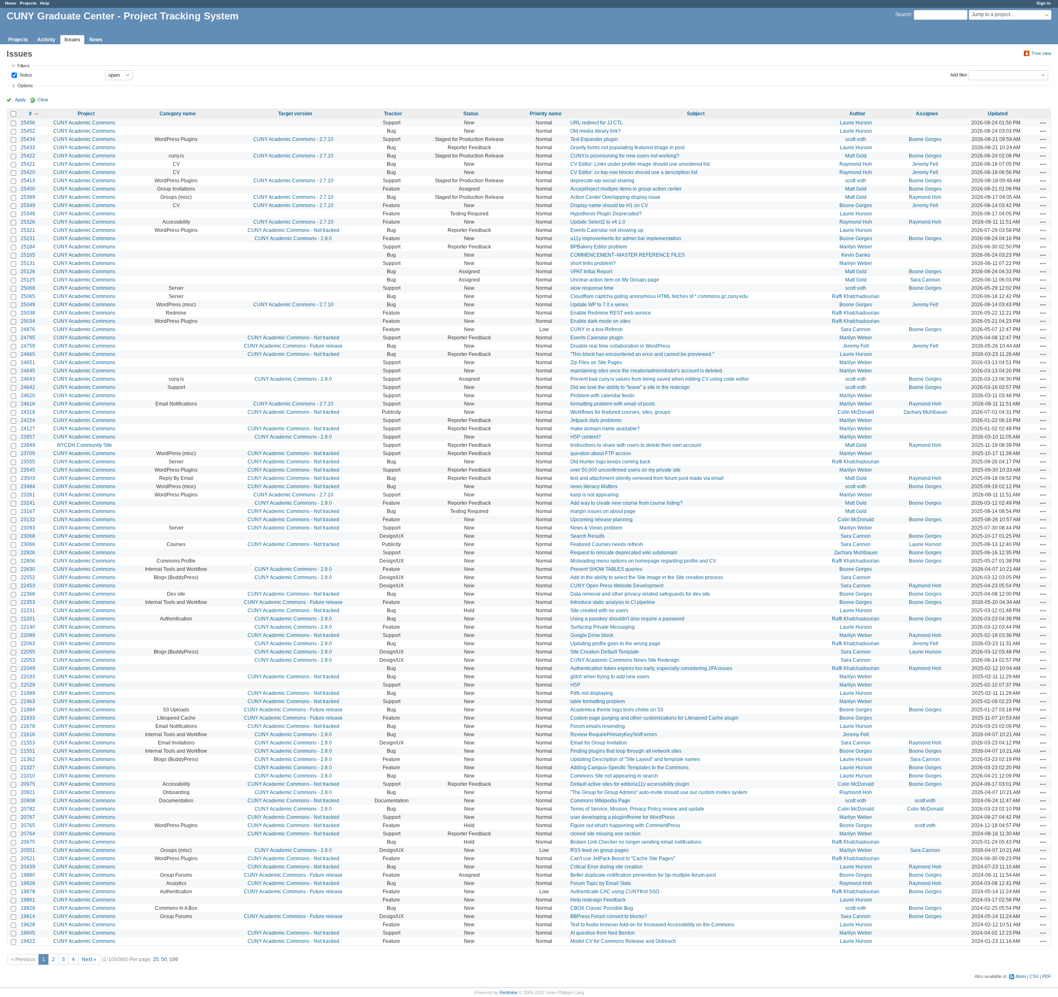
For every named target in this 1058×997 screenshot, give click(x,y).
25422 (28, 156)
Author (857, 114)
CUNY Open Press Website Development (616, 586)
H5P (575, 685)
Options (25, 85)
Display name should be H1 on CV (609, 205)
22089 (28, 635)
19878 (28, 891)
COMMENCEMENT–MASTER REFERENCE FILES (627, 255)
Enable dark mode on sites (600, 321)
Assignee (927, 114)
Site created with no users (599, 610)
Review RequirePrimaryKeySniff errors (613, 734)
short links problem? (593, 263)
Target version (295, 114)
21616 (28, 734)
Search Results (587, 536)
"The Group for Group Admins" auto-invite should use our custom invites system (658, 792)
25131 (28, 263)
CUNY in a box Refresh (596, 329)
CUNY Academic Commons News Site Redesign (624, 660)
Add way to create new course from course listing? (626, 503)
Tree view (1041, 53)
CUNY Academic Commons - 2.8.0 (293, 238)
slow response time (592, 288)
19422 (28, 941)
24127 (28, 429)
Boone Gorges (925, 139)
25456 (28, 123)
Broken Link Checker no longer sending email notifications (635, 842)
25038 (28, 313)
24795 (28, 338)
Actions (1043, 122)
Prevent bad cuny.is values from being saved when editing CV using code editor (659, 379)
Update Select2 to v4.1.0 (597, 222)
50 (164, 959)
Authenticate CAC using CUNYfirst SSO (614, 891)
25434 (28, 139)
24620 (28, 395)
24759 (28, 346)
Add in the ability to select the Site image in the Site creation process (646, 577)
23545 (28, 470)
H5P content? (585, 437)
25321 (28, 230)
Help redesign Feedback (598, 900)
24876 (28, 329)
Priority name (546, 114)
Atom (1020, 976)
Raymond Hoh (855, 164)
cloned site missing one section (605, 834)
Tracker (393, 114)
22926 (28, 553)
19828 (28, 908)
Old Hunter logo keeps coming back (610, 462)
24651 (28, 362)
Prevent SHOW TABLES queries (606, 569)
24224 (28, 420)
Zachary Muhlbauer (925, 412)
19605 (28, 933)
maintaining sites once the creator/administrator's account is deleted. (646, 371)
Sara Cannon (925, 280)
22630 (28, 569)
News (95, 40)
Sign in (1044, 3)
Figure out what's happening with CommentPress (625, 825)
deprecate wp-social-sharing (602, 181)
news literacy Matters (593, 486)
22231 (28, 610)
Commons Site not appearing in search (614, 776)
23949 (28, 445)
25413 (28, 181)
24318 (28, 412)
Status (25, 74)
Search (903, 14)
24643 (28, 379)
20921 (28, 792)
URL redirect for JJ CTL (596, 123)
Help (44, 3)
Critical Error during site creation (606, 867)
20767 (28, 817)
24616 (28, 404)
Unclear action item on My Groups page (614, 280)
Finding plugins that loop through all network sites (626, 751)
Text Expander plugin (594, 139)
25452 (28, 131)
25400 (28, 189)
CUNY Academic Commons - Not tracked (293, 230)
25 (156, 959)
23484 (28, 486)
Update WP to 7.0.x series (599, 305)
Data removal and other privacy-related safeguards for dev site (640, 594)
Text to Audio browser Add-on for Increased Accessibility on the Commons (652, 925)
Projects (28, 3)
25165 (28, 255)
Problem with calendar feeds (602, 395)
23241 (28, 503)
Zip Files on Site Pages (596, 362)
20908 (28, 801)
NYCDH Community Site (84, 445)
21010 (28, 776)
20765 (28, 825)
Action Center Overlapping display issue (615, 197)
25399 (28, 197)
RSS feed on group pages (599, 850)
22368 (28, 594)
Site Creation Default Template (604, 652)
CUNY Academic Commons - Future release (293, 346)
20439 (28, 867)
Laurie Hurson (856, 123)
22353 (28, 602)
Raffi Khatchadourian (855, 296)
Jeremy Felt (925, 164)
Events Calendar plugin (596, 338)
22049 (28, 668)
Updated (998, 114)
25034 (28, 321)
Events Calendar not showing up (606, 230)
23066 (28, 544)
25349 (28, 205)
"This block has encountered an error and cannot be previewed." (642, 354)
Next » (89, 959)
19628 (28, 925)
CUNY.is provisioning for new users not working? (624, 156)
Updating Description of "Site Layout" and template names (635, 759)
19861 (28, 900)
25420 (28, 172)
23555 (28, 462)
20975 (28, 784)
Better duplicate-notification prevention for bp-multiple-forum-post (643, 875)
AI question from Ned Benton (602, 933)
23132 (28, 519)
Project (86, 114)
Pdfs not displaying (591, 693)
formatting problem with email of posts (612, 404)
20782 (28, 809)
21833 (28, 718)
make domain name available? (605, 429)
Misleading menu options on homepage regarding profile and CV (643, 561)
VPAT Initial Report (591, 271)
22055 (28, 652)
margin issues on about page (603, 511)
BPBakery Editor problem (598, 247)
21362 (28, 759)
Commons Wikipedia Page (600, 801)
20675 (28, 842)
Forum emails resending (597, 726)
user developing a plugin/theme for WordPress (622, 817)
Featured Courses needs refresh (606, 544)
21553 (28, 743)
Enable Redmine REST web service (610, 313)
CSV (1034, 976)
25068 (28, 288)
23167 (28, 511)
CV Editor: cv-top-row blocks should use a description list (633, 172)
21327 (28, 767)
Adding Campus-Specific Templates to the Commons (629, 767)
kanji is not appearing (594, 495)
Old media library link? (595, 131)
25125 (28, 280)
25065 (28, 296)
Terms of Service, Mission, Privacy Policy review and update (637, 809)
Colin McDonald (856, 412)
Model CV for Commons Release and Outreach (623, 941)
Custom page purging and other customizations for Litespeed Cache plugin (654, 718)
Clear (43, 99)
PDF (1046, 976)
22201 (28, 619)
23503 (28, 478)
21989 (28, 693)
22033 (28, 677)
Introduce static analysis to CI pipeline (612, 602)
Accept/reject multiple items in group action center (626, 189)
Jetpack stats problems (596, 420)
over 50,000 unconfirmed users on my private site (625, 470)
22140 (28, 627)
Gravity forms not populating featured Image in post (627, 147)
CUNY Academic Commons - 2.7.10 (293, 139)
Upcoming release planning (601, 519)
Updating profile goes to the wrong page (615, 643)
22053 (28, 660)
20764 (28, 834)
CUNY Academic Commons (84, 123)
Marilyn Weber (855, 247)
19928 (28, 883)
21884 (28, 710)
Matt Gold (856, 156)
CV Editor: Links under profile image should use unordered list (640, 164)
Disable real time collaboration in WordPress (620, 346)
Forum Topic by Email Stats (600, 883)
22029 (28, 685)
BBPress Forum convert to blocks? (608, 916)
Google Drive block (591, 635)
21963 (28, 701)
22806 (28, 561)
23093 (28, 528)
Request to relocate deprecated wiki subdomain (623, 553)
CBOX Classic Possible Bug (601, 908)
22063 (28, 643)
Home (11, 3)
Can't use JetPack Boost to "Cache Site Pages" (622, 858)
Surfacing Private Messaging (602, 627)
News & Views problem (596, 528)
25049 (28, 305)
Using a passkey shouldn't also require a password (627, 619)
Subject (696, 114)
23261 (28, 495)
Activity (46, 40)
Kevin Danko (855, 255)
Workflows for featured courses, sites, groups (620, 412)
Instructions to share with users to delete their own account (635, 445)
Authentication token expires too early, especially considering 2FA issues (651, 668)
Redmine (508, 992)
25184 (28, 247)
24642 (28, 387)
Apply (20, 99)
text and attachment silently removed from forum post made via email (647, 478)
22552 (28, 577)
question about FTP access (600, 453)
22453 (28, 586)
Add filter (958, 74)
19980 (28, 875)
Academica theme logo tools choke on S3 (616, 710)
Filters (23, 65)
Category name (178, 114)
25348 (28, 214)
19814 (28, 916)
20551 (28, 850)
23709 (28, 453)
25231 (28, 238)
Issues (72, 40)
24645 (28, 371)
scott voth (855, 139)
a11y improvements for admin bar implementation (625, 238)
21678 (28, 726)
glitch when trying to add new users (609, 677)
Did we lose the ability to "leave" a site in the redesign (630, 387)
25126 (28, 271)
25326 (28, 222)
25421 (28, 164)
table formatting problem (597, 701)
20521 (28, 858)
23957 (28, 437)
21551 (28, 751)
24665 (28, 354)
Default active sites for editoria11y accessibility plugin (629, 784)
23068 (28, 536)
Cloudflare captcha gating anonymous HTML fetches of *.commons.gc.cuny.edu (659, 296)
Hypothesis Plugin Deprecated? (606, 214)
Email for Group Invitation (598, 743)
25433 (28, 147)
